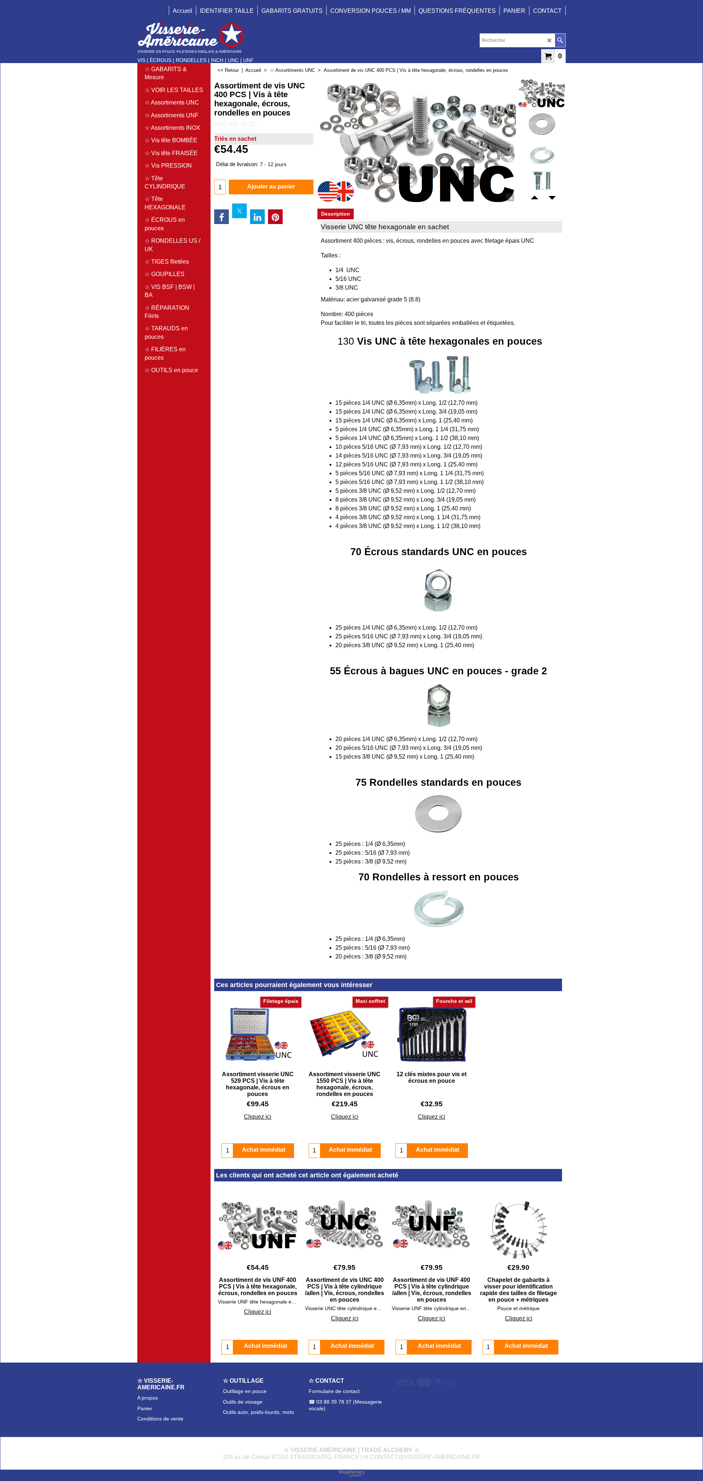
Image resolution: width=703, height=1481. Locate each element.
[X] (239, 211)
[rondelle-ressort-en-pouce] (541, 155)
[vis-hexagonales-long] (541, 186)
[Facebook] (221, 216)
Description (335, 214)
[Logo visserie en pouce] (195, 35)
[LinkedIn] (257, 216)
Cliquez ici (257, 1117)
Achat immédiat (265, 1346)
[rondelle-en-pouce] (541, 124)
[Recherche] (560, 40)
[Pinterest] (275, 216)
